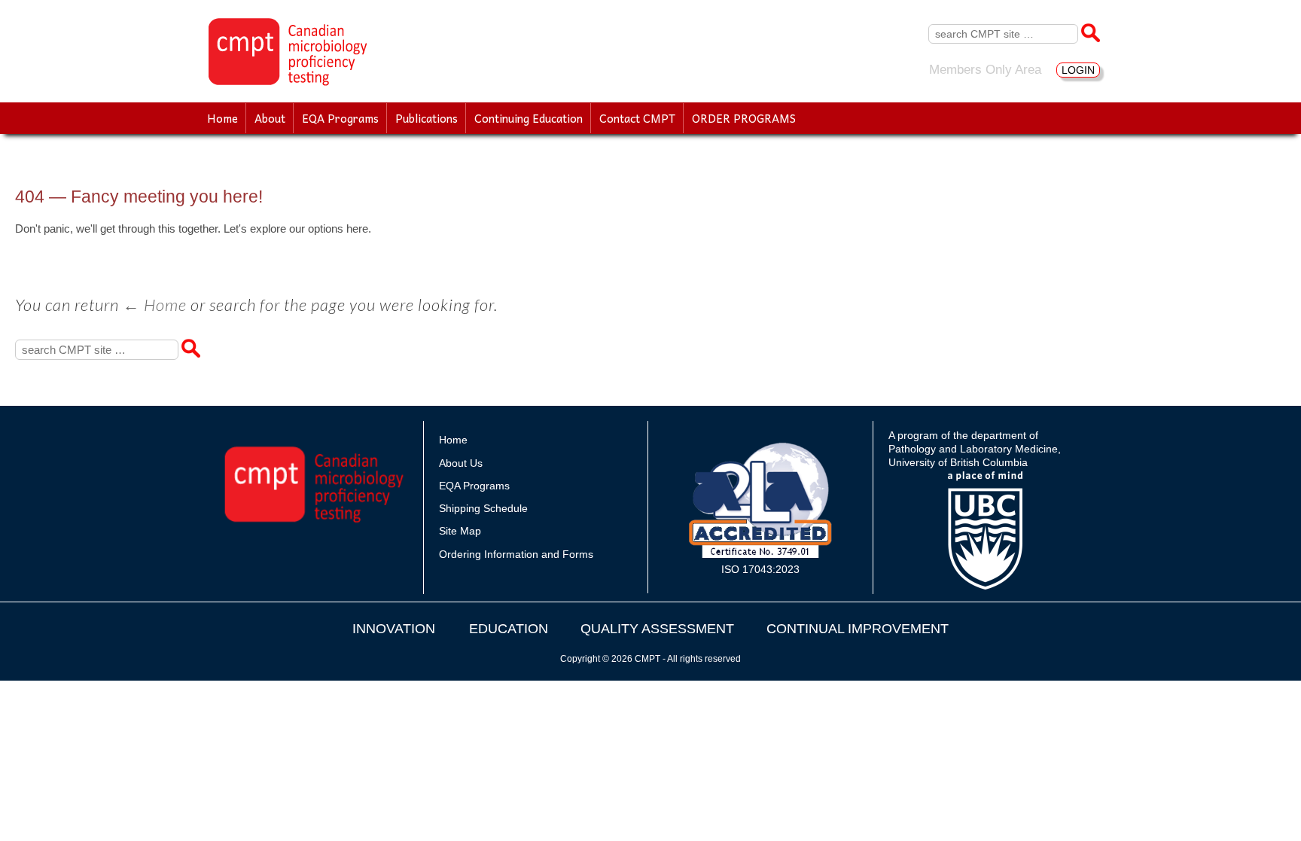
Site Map (460, 531)
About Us (461, 463)
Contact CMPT (637, 118)
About (269, 118)
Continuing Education (528, 118)
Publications (426, 118)
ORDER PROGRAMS (744, 118)
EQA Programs (340, 118)
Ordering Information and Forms (516, 554)
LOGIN (1078, 70)
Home (222, 118)
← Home (155, 304)
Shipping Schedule (483, 508)
